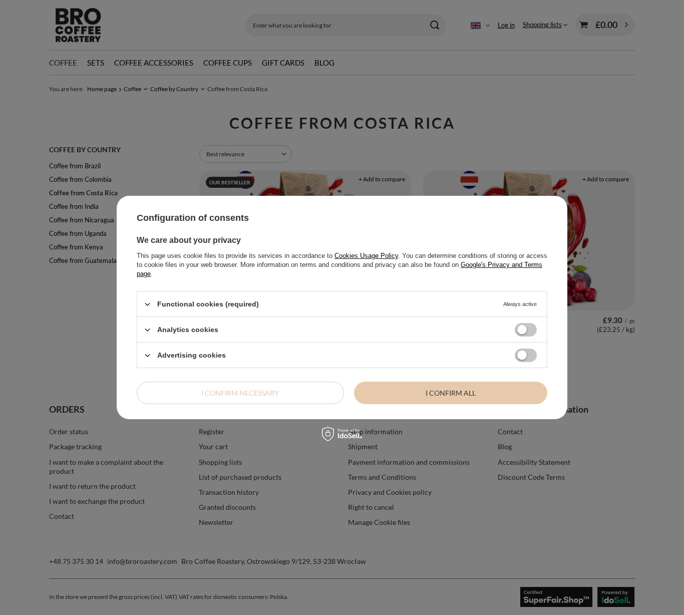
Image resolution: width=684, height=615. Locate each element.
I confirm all (451, 392)
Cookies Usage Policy (366, 255)
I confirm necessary (240, 392)
